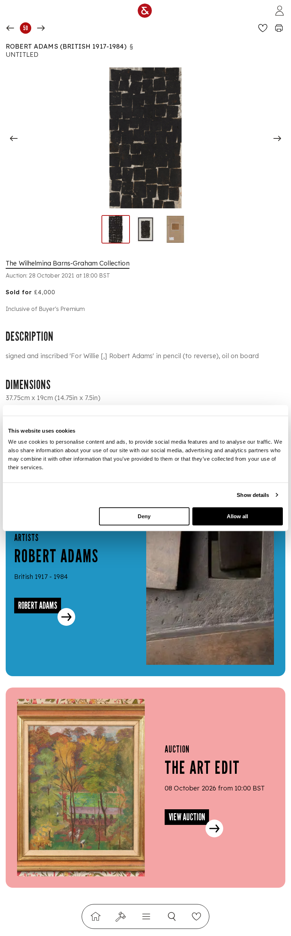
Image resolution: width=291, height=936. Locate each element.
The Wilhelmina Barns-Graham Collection (68, 263)
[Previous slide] (14, 138)
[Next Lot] (41, 28)
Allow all (237, 516)
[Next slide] (277, 138)
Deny (144, 516)
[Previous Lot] (10, 28)
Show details (253, 495)
